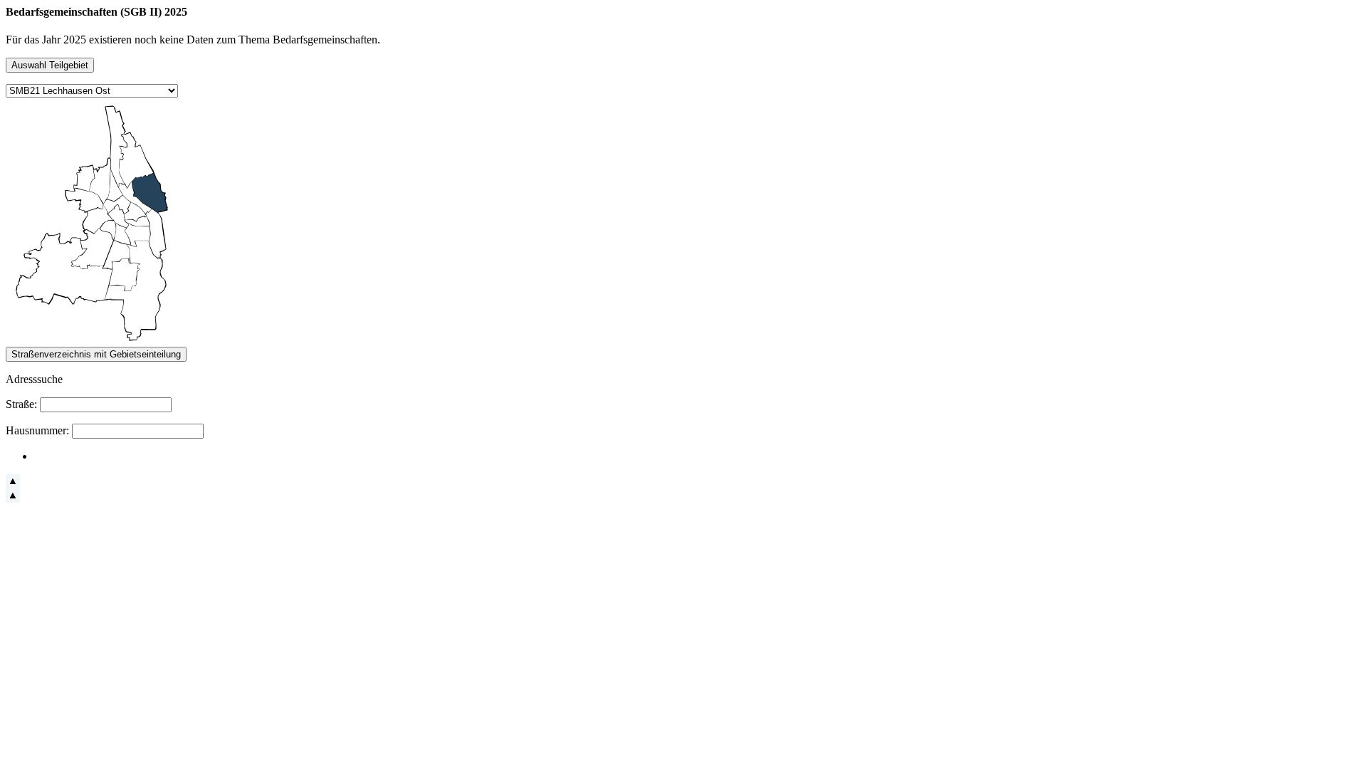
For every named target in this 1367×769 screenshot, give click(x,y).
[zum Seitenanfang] (13, 484)
